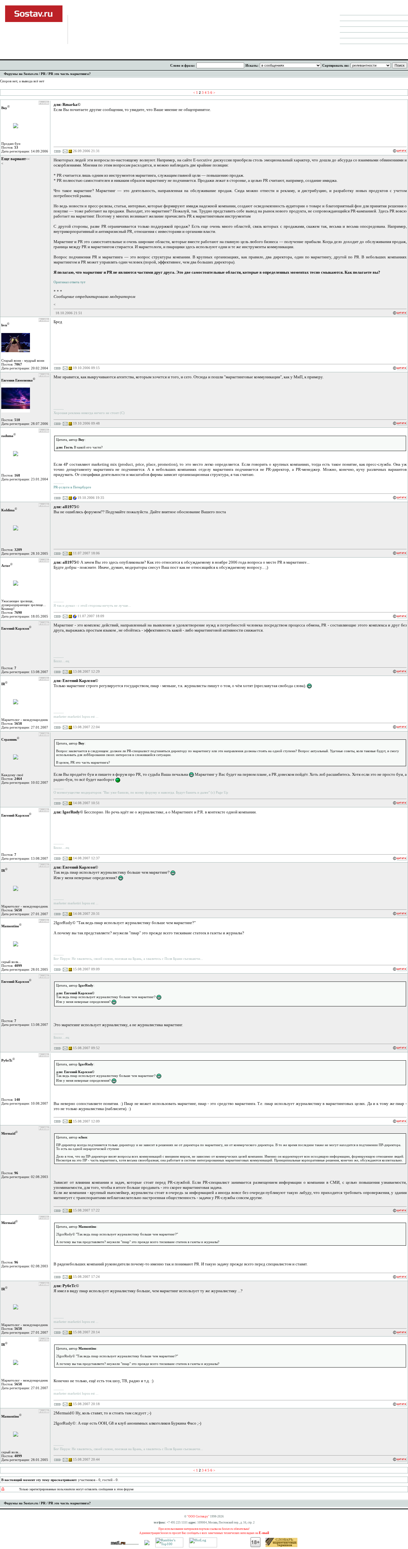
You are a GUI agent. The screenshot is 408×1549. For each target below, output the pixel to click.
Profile (44, 103)
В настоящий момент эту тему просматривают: (39, 1480)
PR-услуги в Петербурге (72, 487)
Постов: (9, 147)
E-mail (264, 1533)
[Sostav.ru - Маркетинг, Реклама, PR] (146, 1544)
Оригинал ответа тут (69, 282)
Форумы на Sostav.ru (21, 74)
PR (43, 74)
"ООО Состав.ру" (198, 1516)
